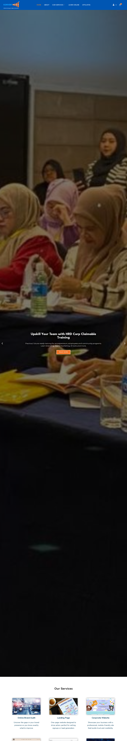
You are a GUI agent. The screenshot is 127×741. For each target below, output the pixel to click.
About (46, 5)
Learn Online (74, 5)
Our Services (57, 5)
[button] (2, 343)
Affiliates (86, 5)
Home (39, 5)
